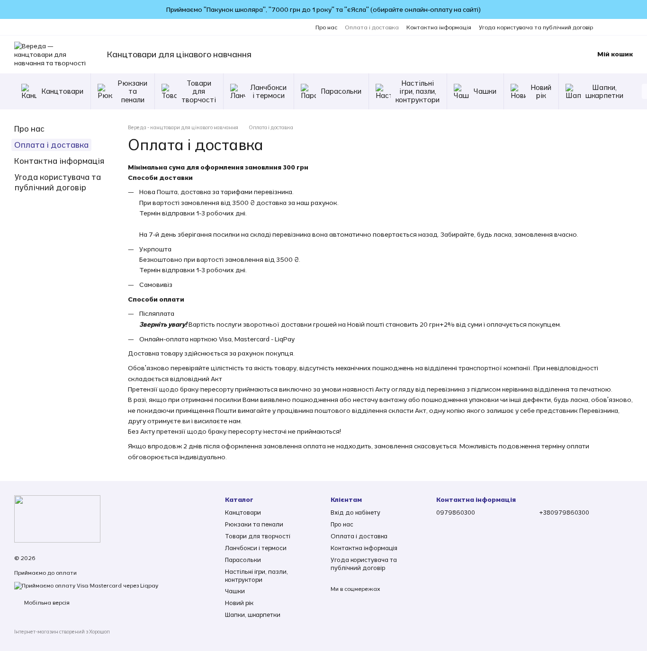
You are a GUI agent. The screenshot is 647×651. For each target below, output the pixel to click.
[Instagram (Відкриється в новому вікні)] (606, 27)
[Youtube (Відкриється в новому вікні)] (629, 27)
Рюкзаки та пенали (132, 91)
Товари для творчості (198, 91)
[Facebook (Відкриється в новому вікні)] (617, 27)
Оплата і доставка (372, 27)
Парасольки (341, 91)
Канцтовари (62, 91)
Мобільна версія (46, 602)
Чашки (485, 91)
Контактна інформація (438, 27)
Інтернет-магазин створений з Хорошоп (62, 631)
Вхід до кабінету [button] (355, 512)
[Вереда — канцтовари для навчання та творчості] (57, 518)
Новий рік (540, 91)
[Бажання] (546, 54)
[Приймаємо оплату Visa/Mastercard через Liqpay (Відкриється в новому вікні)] (86, 585)
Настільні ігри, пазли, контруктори (417, 91)
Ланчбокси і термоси (268, 91)
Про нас (326, 27)
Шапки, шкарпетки (604, 91)
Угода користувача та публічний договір (536, 27)
